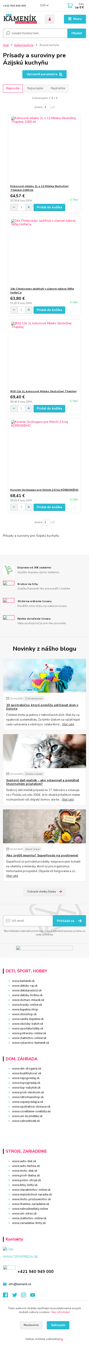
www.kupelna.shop (25, 1010)
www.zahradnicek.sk (26, 1121)
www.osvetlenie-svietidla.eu (31, 1111)
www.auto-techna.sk (26, 1166)
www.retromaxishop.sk (28, 1097)
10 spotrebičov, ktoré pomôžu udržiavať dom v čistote (42, 707)
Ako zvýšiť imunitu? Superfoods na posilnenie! (42, 855)
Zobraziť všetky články (41, 891)
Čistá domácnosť (34, 698)
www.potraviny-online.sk (29, 1033)
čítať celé (68, 724)
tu (61, 1339)
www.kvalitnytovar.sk (26, 1073)
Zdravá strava (32, 849)
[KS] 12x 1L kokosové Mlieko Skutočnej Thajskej (43, 391)
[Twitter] (16, 1296)
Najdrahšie (58, 88)
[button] (44, 1129)
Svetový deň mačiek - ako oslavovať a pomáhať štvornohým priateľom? (42, 782)
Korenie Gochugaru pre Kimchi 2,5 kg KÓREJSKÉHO (44, 490)
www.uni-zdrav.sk (24, 1214)
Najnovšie (12, 88)
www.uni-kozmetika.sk (27, 1116)
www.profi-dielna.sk (26, 1175)
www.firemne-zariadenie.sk (30, 1204)
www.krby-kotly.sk (24, 1185)
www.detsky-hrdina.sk (27, 995)
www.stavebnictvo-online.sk (31, 1190)
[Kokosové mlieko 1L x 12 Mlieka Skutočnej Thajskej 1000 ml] (44, 149)
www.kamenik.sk (23, 981)
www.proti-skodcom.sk (28, 1092)
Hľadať (76, 33)
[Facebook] (7, 1296)
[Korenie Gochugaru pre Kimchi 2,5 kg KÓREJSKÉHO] (44, 453)
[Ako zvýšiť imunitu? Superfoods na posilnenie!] (44, 826)
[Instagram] (25, 1296)
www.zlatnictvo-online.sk (29, 1038)
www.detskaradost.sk (27, 990)
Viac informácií (60, 1312)
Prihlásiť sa (66, 921)
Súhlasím (58, 1325)
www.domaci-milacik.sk (28, 1000)
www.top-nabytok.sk (26, 1088)
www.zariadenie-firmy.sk (29, 1223)
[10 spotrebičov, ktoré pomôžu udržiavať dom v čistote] (44, 676)
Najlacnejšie (35, 88)
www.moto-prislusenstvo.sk (31, 1199)
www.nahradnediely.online (30, 1209)
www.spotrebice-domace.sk (31, 1107)
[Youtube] (34, 1296)
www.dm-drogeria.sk (26, 1069)
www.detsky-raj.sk (24, 986)
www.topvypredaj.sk (26, 1083)
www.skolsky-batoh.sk (27, 1024)
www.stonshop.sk (24, 1014)
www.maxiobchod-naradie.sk (32, 1195)
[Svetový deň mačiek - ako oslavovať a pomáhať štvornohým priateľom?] (44, 751)
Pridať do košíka (49, 207)
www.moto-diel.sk (24, 1171)
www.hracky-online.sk (27, 1005)
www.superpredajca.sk (27, 1102)
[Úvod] (20, 19)
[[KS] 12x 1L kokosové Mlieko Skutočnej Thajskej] (44, 354)
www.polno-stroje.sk (26, 1180)
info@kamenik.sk (20, 1284)
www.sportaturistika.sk (27, 1029)
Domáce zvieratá (33, 774)
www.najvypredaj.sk (25, 1078)
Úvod (6, 45)
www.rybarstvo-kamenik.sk (30, 1043)
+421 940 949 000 (14, 5)
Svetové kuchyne (23, 45)
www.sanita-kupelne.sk (28, 1019)
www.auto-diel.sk (24, 1161)
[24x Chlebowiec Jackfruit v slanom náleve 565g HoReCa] (44, 252)
